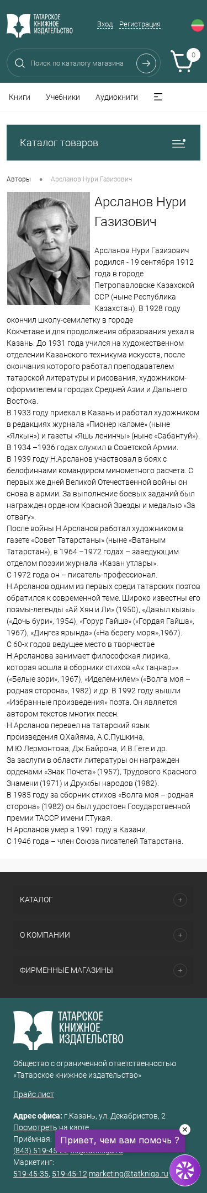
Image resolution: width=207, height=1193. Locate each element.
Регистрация (140, 24)
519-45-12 (69, 1173)
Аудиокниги (116, 97)
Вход (105, 24)
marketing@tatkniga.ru (128, 1173)
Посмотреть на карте (51, 1127)
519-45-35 (31, 1173)
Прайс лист (33, 1094)
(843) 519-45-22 (40, 1150)
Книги (19, 97)
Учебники (63, 97)
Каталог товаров (59, 142)
